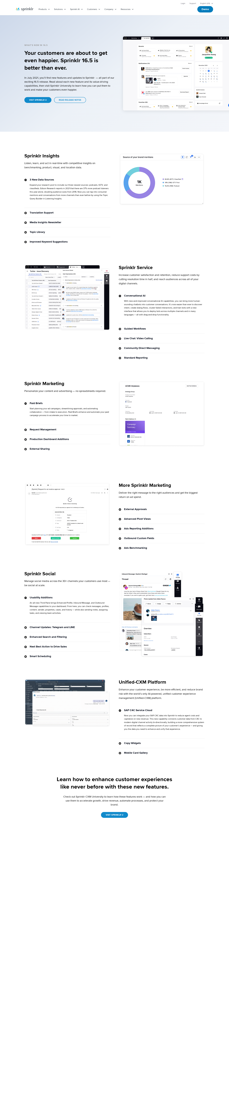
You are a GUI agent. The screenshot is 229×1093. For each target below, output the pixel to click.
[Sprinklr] (24, 9)
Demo (205, 9)
